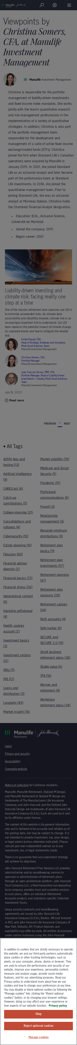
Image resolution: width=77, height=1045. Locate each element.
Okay (39, 1014)
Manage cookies (39, 1037)
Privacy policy (58, 1005)
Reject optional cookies (38, 1025)
